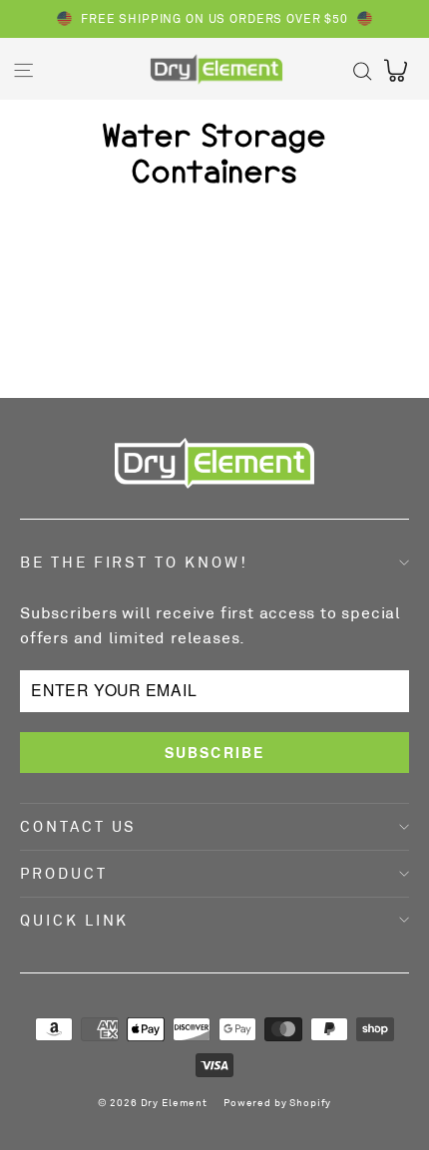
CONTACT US (78, 826)
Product (64, 873)
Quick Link (74, 920)
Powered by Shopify (277, 1102)
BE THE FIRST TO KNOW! (134, 562)
